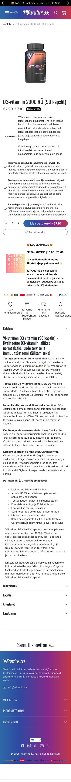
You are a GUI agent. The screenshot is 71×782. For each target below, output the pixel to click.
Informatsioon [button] (13, 710)
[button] (11, 13)
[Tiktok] (35, 745)
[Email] (42, 745)
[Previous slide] (5, 654)
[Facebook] (22, 745)
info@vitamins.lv (18, 687)
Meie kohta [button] (10, 700)
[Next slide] (66, 654)
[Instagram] (29, 745)
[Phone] (48, 745)
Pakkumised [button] (10, 722)
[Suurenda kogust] (18, 223)
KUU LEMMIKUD (39, 244)
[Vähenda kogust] (6, 223)
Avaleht (7, 24)
